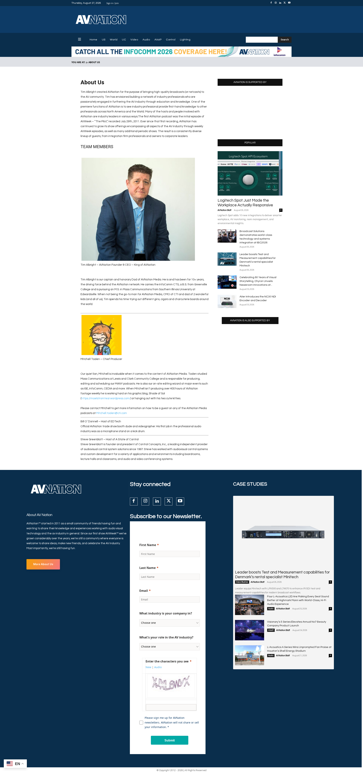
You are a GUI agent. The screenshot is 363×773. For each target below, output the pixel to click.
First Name (147, 545)
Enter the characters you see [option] (167, 661)
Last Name (147, 568)
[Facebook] (271, 3)
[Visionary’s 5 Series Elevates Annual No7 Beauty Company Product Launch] (249, 630)
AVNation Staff (224, 210)
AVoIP (271, 630)
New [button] (148, 667)
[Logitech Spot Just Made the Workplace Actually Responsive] (250, 173)
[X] (284, 3)
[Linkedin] (280, 3)
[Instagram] (275, 3)
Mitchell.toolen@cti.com (111, 413)
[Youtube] (289, 3)
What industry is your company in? (165, 613)
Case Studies (242, 582)
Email (143, 591)
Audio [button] (158, 667)
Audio (270, 609)
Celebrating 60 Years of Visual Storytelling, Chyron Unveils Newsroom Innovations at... (258, 281)
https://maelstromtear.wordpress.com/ (105, 398)
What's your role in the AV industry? (166, 637)
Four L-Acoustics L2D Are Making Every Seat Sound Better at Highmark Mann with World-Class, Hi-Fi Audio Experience (298, 600)
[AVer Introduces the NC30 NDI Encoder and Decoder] (227, 301)
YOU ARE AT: (78, 62)
